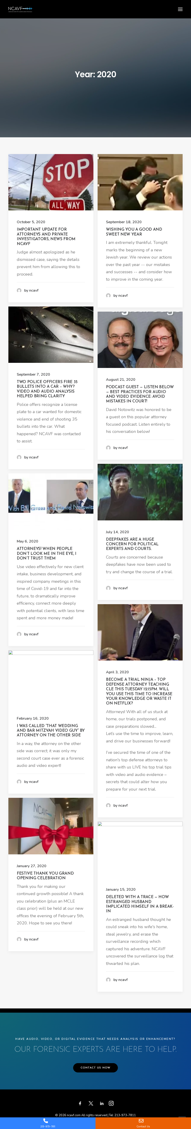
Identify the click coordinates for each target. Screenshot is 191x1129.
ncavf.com (74, 1115)
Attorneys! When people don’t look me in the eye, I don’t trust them (46, 553)
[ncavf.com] (21, 9)
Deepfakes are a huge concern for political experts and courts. (132, 544)
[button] (180, 9)
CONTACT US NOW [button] (96, 1067)
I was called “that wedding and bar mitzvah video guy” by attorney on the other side (51, 731)
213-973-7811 (125, 1115)
